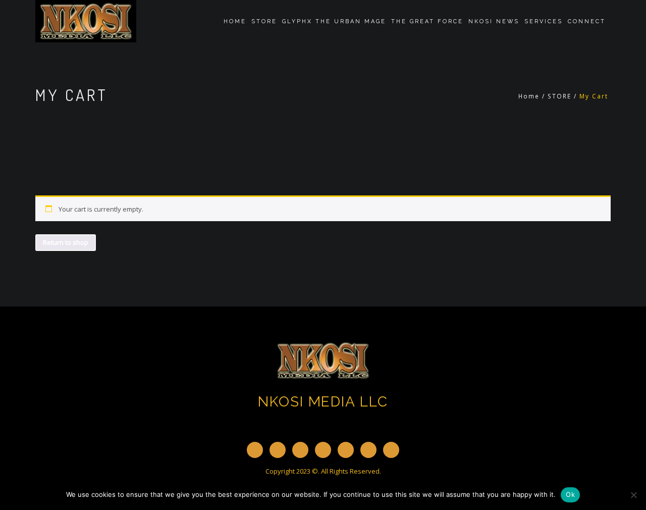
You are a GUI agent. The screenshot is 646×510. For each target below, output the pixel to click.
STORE (264, 21)
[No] (633, 495)
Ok (570, 494)
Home (235, 21)
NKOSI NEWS (493, 21)
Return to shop (65, 242)
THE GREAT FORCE (427, 21)
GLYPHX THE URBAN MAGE (334, 21)
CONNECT (587, 21)
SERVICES (543, 21)
